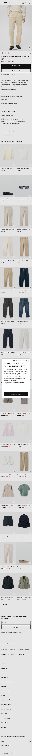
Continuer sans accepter (20, 360)
